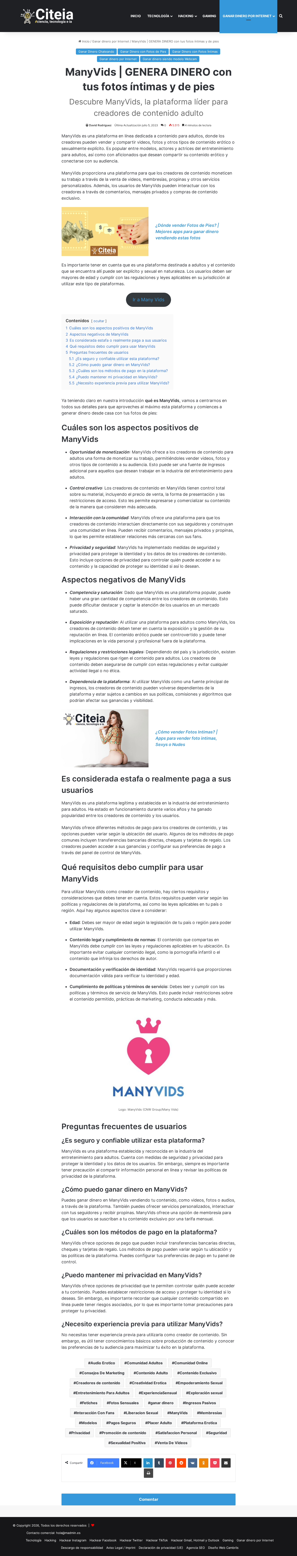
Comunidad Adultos (145, 1363)
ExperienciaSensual (159, 1393)
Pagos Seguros (122, 1422)
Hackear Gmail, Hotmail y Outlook (195, 1540)
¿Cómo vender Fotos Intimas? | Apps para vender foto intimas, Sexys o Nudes (186, 738)
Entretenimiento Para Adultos (102, 1393)
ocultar (99, 321)
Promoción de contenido (124, 1432)
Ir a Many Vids (149, 299)
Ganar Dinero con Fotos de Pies (143, 51)
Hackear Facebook (103, 1540)
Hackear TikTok (157, 1540)
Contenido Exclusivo (198, 1373)
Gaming (209, 16)
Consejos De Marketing (103, 1373)
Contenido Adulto (152, 1373)
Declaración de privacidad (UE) (161, 1548)
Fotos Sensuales (124, 1402)
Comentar (148, 1499)
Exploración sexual (205, 1393)
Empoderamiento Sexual (200, 1383)
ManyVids (179, 1412)
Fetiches (89, 1402)
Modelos (89, 1422)
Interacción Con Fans (95, 1412)
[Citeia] (47, 16)
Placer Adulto (160, 1422)
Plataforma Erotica (200, 1422)
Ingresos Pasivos (200, 1402)
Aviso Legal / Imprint (121, 1548)
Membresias (210, 1412)
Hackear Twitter (131, 1540)
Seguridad (217, 1432)
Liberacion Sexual (142, 1412)
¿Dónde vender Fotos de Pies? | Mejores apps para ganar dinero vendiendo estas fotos (187, 231)
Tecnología (158, 16)
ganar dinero (162, 1402)
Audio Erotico (102, 1363)
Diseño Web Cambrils (223, 1548)
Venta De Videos (172, 1442)
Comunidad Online (191, 1363)
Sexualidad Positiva (128, 1442)
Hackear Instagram (72, 1540)
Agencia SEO (195, 1548)
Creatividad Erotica (149, 1383)
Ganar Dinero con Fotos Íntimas (195, 51)
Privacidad (80, 1432)
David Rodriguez (100, 125)
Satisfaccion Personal (177, 1432)
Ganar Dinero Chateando (96, 51)
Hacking (186, 16)
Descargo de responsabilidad (82, 1548)
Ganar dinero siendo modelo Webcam (170, 59)
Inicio (136, 16)
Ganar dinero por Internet (247, 16)
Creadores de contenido (98, 1383)
